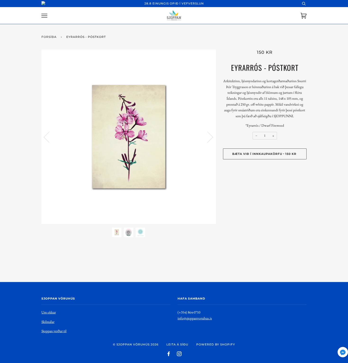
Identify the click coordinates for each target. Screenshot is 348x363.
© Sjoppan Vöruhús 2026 (135, 344)
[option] (128, 136)
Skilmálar (47, 321)
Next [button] (207, 137)
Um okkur (48, 312)
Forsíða (49, 37)
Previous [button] (49, 137)
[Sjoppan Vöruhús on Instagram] (179, 354)
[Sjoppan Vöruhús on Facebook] (168, 354)
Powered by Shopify (215, 344)
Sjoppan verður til (54, 330)
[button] (343, 353)
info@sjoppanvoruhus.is (195, 318)
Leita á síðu (177, 344)
